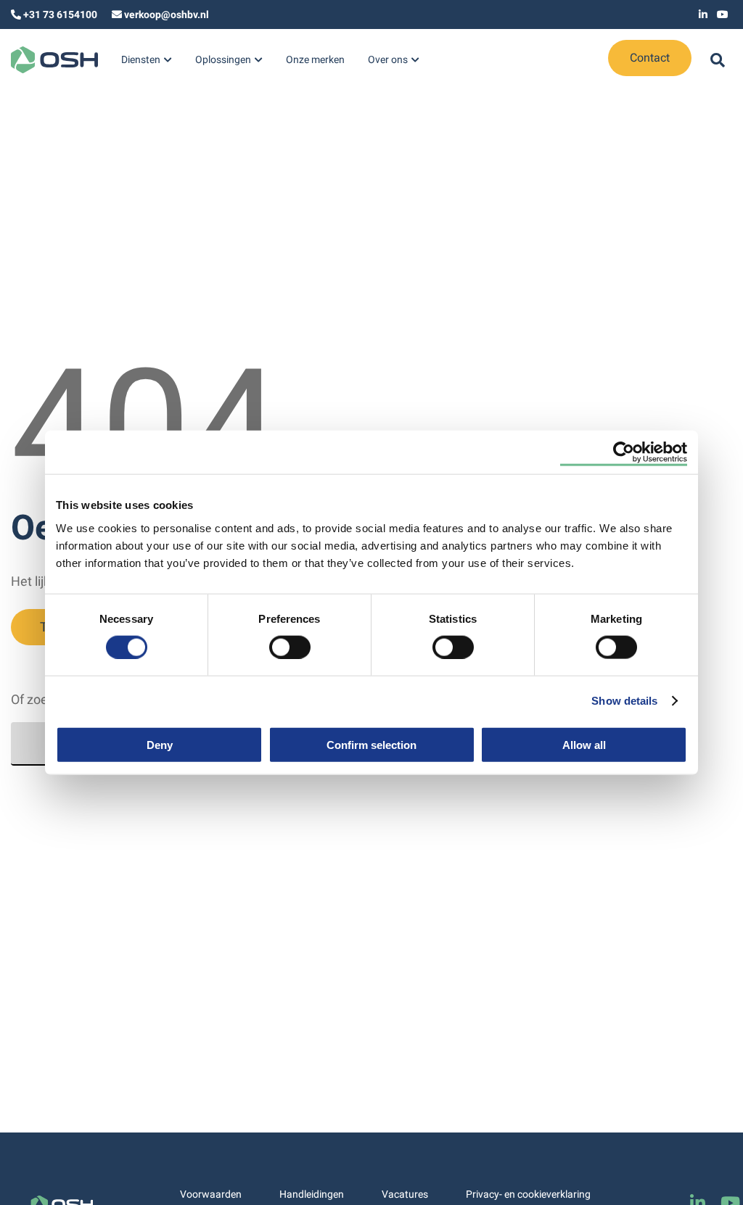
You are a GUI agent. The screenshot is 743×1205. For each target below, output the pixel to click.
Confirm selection (371, 744)
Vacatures (405, 1194)
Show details (624, 701)
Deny (160, 744)
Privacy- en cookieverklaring (528, 1194)
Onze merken (315, 59)
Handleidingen (311, 1194)
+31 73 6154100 (60, 14)
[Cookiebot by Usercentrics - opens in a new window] (623, 452)
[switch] (290, 646)
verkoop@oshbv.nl (166, 14)
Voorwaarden (211, 1194)
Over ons (388, 59)
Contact (650, 58)
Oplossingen (223, 59)
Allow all (584, 744)
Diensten (140, 59)
